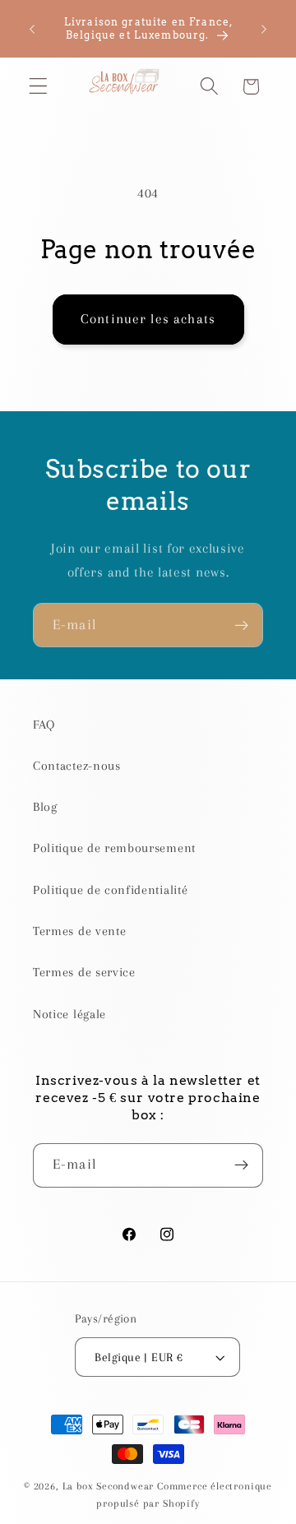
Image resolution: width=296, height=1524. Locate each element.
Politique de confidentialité (110, 889)
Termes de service (84, 972)
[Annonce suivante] (264, 29)
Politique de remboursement (114, 848)
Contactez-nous (77, 765)
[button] (38, 87)
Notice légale (69, 1014)
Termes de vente (79, 931)
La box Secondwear (108, 1486)
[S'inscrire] (241, 625)
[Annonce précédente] (32, 29)
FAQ (44, 724)
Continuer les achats (148, 319)
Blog (45, 806)
